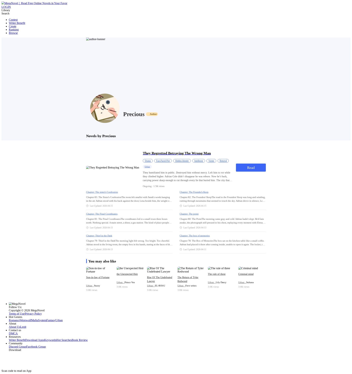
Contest (13, 19)
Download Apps (34, 340)
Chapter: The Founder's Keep (194, 192)
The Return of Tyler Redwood (187, 279)
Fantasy (50, 320)
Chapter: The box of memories (195, 235)
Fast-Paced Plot (163, 161)
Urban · (90, 285)
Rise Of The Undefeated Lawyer (159, 279)
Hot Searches (64, 340)
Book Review (80, 340)
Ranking (14, 29)
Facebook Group (36, 346)
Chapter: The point (189, 213)
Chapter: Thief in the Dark (99, 235)
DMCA (13, 333)
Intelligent (198, 161)
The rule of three (216, 274)
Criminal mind (246, 274)
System (42, 320)
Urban (147, 167)
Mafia (34, 320)
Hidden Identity (182, 161)
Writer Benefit (17, 23)
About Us (14, 326)
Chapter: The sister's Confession (102, 192)
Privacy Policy (33, 313)
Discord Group (17, 346)
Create (12, 26)
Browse (13, 32)
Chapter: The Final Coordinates (102, 213)
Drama (148, 161)
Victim (211, 161)
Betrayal (223, 161)
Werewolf (25, 320)
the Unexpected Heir (127, 274)
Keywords (50, 340)
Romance (14, 320)
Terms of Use (16, 313)
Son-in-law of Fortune (97, 277)
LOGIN (6, 6)
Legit (23, 326)
